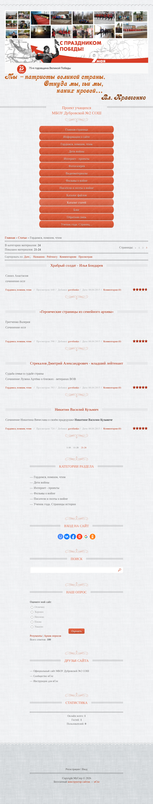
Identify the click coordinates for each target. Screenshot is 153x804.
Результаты (36, 635)
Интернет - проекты (46, 488)
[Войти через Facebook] (73, 536)
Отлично (39, 607)
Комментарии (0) (112, 289)
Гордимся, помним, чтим (18, 289)
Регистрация (73, 769)
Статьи (22, 237)
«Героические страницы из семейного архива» (76, 311)
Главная (10, 237)
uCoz (96, 781)
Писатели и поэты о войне (51, 499)
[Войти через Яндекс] (79, 536)
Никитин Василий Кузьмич (76, 409)
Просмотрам (85, 256)
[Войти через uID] (60, 536)
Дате (26, 256)
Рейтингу (52, 256)
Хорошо (39, 612)
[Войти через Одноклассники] (92, 536)
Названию (39, 256)
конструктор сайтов (79, 781)
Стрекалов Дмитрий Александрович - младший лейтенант (76, 363)
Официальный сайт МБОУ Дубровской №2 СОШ (61, 671)
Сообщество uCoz (43, 676)
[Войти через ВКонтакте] (67, 536)
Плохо (38, 621)
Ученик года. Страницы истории (55, 504)
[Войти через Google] (86, 537)
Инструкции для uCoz (45, 681)
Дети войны (41, 482)
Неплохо (39, 617)
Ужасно (39, 626)
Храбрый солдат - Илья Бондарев (76, 265)
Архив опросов (52, 635)
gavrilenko (73, 289)
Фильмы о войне (44, 493)
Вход (84, 769)
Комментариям (68, 256)
